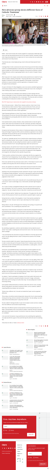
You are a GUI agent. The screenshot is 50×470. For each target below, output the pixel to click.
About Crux (19, 444)
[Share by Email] (45, 16)
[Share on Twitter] (43, 16)
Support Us (19, 453)
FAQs (18, 455)
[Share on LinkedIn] (41, 16)
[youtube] (37, 2)
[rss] (41, 2)
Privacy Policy (16, 433)
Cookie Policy (7, 453)
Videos (18, 451)
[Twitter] (14, 14)
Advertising (19, 449)
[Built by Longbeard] (48, 468)
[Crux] (4, 2)
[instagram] (39, 2)
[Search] (44, 5)
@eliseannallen (20, 322)
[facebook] (30, 2)
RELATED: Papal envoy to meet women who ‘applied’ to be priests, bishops (19, 102)
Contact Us (19, 447)
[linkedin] (32, 2)
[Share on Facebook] (39, 16)
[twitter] (35, 2)
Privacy (3, 453)
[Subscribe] (43, 2)
